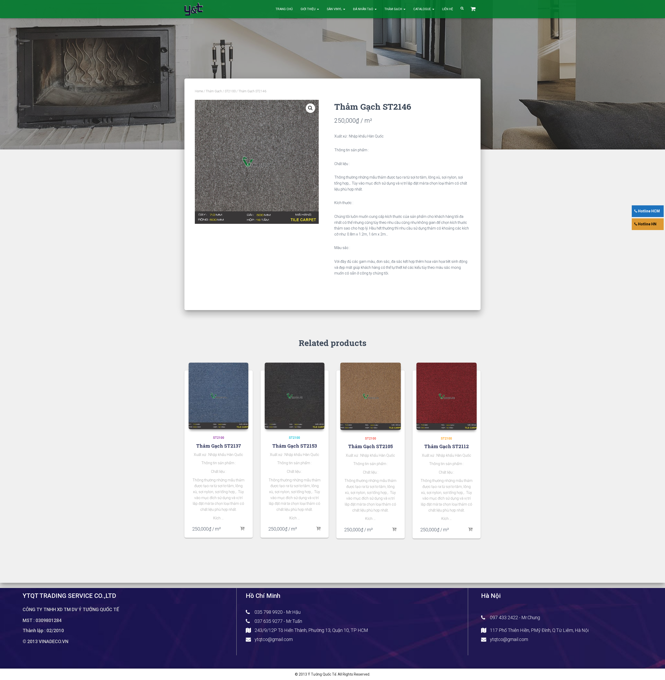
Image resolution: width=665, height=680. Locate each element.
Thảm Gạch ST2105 (370, 446)
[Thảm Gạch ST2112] (446, 396)
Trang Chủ (284, 9)
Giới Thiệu (308, 9)
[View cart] (474, 9)
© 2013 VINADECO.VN (45, 641)
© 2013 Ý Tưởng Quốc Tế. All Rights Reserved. (332, 674)
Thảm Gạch (393, 9)
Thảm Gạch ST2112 (446, 446)
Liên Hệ (447, 9)
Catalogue (422, 9)
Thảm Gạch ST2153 (294, 446)
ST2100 (230, 91)
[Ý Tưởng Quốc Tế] (194, 9)
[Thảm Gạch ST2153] (294, 396)
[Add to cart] (242, 528)
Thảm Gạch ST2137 (218, 446)
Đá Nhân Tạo (363, 9)
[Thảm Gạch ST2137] (218, 396)
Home (199, 91)
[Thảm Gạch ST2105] (370, 396)
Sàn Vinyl (335, 9)
